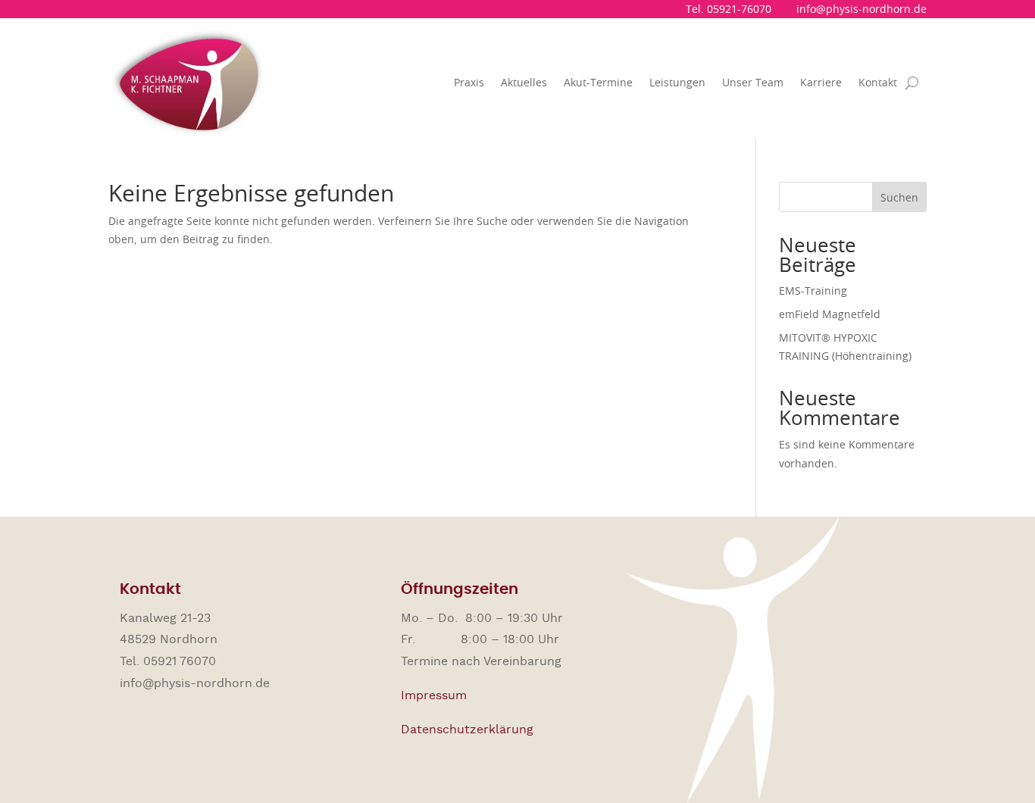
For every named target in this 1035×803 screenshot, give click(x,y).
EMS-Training (813, 290)
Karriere (821, 82)
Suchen (899, 197)
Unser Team (752, 82)
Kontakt (877, 82)
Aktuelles (524, 82)
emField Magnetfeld (829, 314)
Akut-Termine (598, 82)
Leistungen (677, 82)
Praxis (469, 82)
